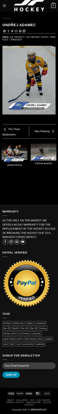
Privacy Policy (15, 402)
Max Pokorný (42, 131)
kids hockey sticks (34, 339)
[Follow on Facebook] (5, 242)
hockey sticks (9, 333)
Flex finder (43, 400)
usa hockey (28, 344)
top (11, 344)
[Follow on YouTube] (22, 242)
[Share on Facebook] (8, 31)
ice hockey (24, 333)
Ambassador (33, 402)
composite (40, 323)
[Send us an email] (17, 242)
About (10, 400)
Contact (29, 405)
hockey (43, 328)
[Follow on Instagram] (11, 242)
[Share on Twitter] (12, 31)
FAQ (32, 400)
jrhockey (37, 333)
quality (49, 339)
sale (5, 344)
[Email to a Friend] (16, 31)
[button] (4, 6)
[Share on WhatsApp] (4, 31)
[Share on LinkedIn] (24, 31)
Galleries (22, 400)
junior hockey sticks (12, 339)
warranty (40, 344)
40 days (7, 323)
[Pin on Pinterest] (20, 31)
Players (6, 18)
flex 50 (34, 328)
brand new (18, 323)
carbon (29, 323)
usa (18, 344)
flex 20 (6, 328)
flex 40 (24, 328)
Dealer (47, 402)
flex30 (15, 328)
